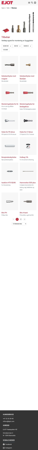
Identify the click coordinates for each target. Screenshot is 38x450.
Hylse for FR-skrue (8, 132)
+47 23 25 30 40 (8, 418)
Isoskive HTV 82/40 (8, 183)
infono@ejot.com (8, 421)
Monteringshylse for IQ (9, 104)
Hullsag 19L (24, 157)
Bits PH (4, 213)
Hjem (3, 8)
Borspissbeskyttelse (8, 157)
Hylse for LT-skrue (26, 132)
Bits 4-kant (24, 213)
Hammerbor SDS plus (28, 183)
